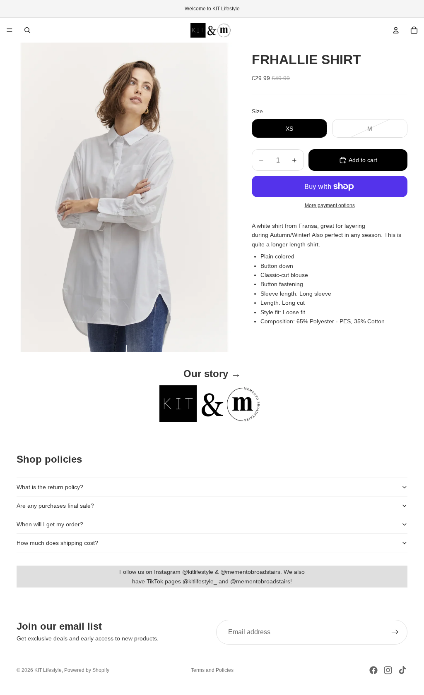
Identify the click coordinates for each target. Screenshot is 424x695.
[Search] (27, 30)
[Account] (396, 30)
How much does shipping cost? (57, 543)
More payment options (330, 205)
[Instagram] (388, 670)
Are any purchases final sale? (55, 505)
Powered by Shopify (86, 670)
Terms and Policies (212, 670)
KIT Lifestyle (48, 670)
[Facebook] (373, 670)
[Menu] (9, 30)
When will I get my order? (50, 524)
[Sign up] (395, 632)
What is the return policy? (50, 487)
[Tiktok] (402, 670)
